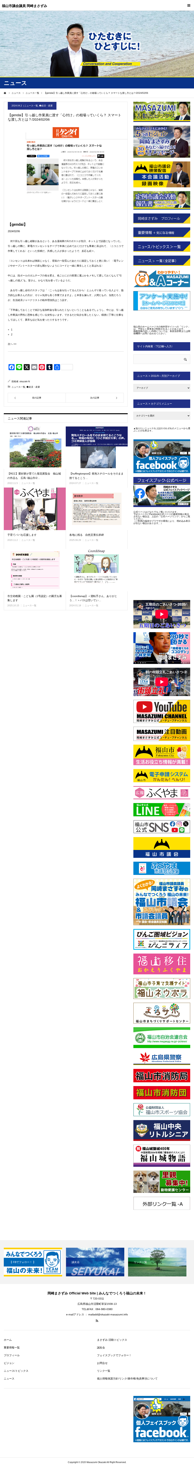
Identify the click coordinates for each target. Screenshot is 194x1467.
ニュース (9, 1378)
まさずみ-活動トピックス (112, 1339)
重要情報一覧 (12, 1347)
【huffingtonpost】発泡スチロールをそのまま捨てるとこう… (96, 475)
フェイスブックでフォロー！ (114, 1355)
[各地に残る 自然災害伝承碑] (97, 509)
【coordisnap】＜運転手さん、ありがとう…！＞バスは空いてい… (93, 598)
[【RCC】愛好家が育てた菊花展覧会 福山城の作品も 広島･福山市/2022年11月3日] (35, 447)
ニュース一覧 (31, 105)
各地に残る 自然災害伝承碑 (86, 534)
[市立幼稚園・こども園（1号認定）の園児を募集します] (35, 570)
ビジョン (9, 1363)
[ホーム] (5, 93)
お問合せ (102, 1363)
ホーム (8, 1339)
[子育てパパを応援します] (35, 509)
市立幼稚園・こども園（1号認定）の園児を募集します (34, 598)
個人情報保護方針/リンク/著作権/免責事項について (127, 1378)
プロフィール (12, 1355)
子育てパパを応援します (22, 534)
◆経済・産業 (46, 105)
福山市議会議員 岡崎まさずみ (24, 6)
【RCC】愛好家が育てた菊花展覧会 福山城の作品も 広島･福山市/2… (34, 475)
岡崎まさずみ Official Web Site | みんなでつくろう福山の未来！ (97, 1293)
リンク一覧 (103, 1370)
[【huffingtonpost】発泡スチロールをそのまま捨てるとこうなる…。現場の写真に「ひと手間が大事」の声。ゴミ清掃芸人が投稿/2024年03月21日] (97, 447)
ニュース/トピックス (16, 1370)
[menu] (188, 5)
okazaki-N (25, 381)
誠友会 (101, 1347)
